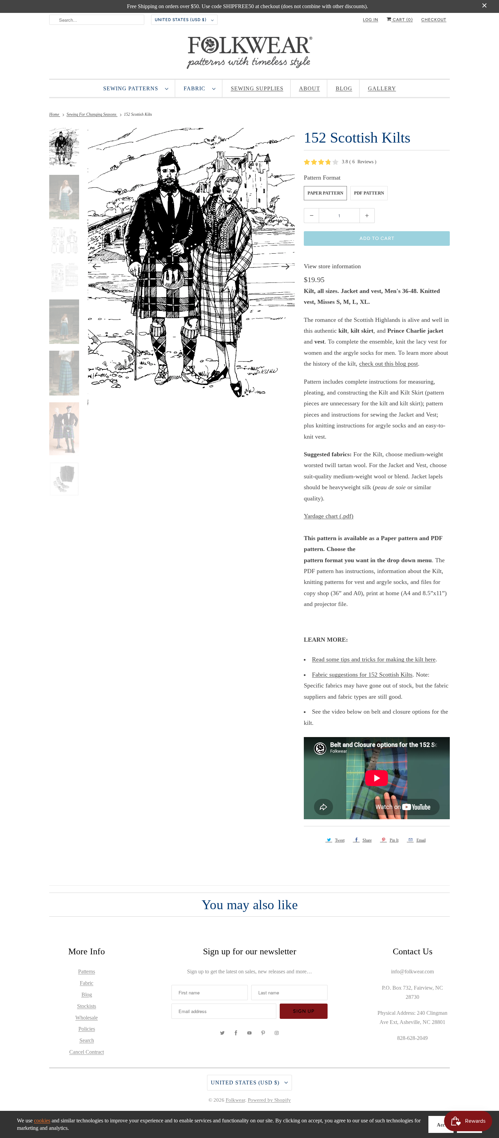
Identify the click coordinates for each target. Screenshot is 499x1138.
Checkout (433, 19)
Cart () (402, 19)
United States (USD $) (181, 19)
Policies (86, 1029)
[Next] (285, 266)
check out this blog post (388, 363)
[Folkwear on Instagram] (276, 1033)
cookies (42, 1120)
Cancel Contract (86, 1052)
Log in (370, 19)
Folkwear (235, 1100)
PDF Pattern (369, 193)
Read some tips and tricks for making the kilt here (374, 659)
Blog (344, 88)
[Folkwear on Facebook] (236, 1033)
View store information (332, 266)
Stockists (86, 1006)
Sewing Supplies (257, 88)
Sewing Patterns (132, 88)
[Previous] (96, 266)
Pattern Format (322, 177)
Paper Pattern (325, 193)
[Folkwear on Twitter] (222, 1033)
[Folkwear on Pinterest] (263, 1033)
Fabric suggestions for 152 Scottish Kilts (362, 674)
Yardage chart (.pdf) (328, 516)
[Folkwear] (249, 54)
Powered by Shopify (269, 1100)
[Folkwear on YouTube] (249, 1033)
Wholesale (86, 1018)
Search (86, 1040)
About (309, 88)
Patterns (86, 971)
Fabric (196, 88)
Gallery (382, 88)
